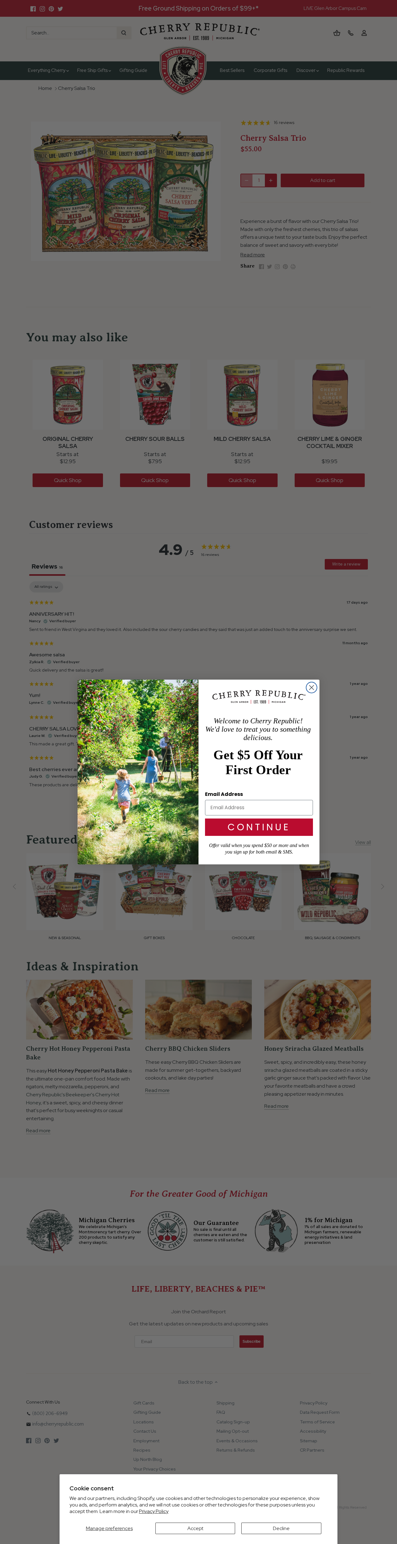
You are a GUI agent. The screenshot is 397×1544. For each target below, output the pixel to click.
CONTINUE (259, 827)
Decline (281, 1528)
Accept (195, 1528)
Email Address (224, 794)
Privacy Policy (153, 1511)
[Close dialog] (311, 687)
